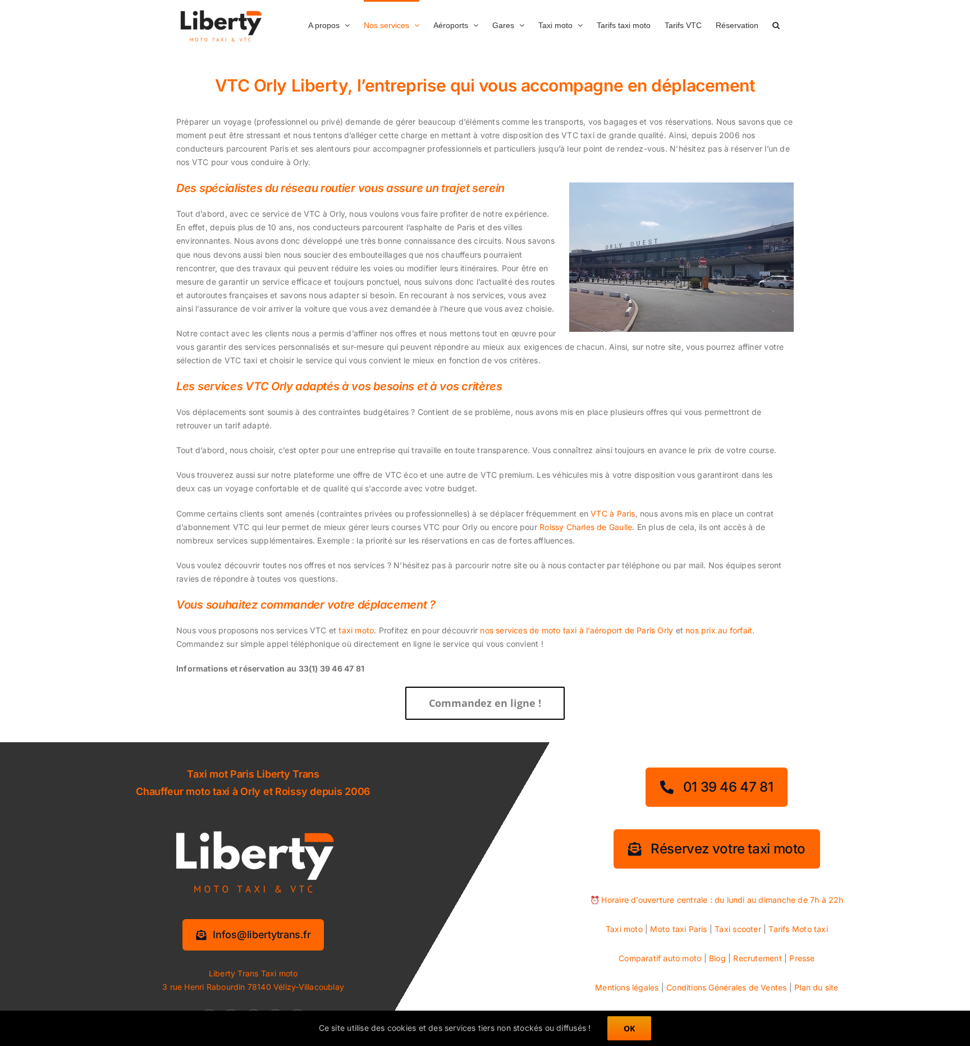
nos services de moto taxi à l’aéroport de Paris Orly (576, 630)
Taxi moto (624, 929)
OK (629, 1028)
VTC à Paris (613, 513)
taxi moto (356, 630)
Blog (717, 958)
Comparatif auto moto (660, 958)
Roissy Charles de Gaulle (585, 527)
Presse (802, 958)
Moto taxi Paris (678, 929)
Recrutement (757, 958)
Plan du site (816, 987)
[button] (776, 24)
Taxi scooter (738, 929)
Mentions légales (626, 987)
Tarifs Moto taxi (797, 929)
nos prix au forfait (718, 630)
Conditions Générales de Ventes (726, 987)
